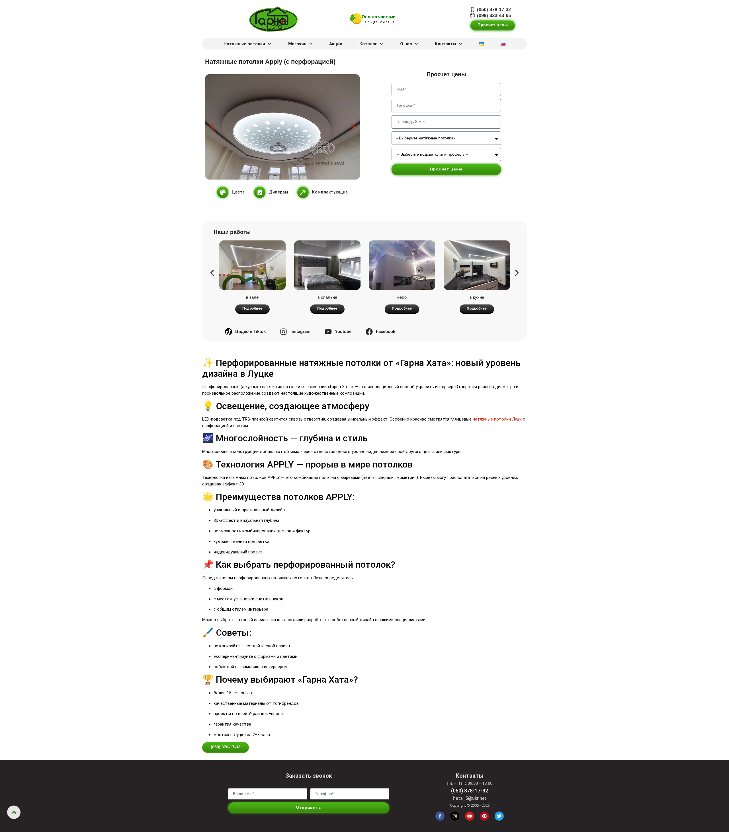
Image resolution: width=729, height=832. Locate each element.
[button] (212, 127)
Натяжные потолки (244, 43)
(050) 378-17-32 (469, 791)
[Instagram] (454, 816)
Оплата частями (379, 16)
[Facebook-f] (440, 816)
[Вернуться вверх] (14, 812)
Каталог (368, 43)
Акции (335, 43)
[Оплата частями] (356, 19)
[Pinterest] (484, 816)
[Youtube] (469, 816)
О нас (406, 43)
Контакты (445, 43)
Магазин (297, 43)
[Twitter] (499, 816)
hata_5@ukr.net (469, 798)
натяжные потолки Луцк (497, 419)
